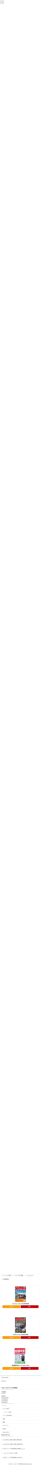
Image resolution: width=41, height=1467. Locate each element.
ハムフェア (30, 1275)
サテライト (5, 1425)
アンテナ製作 (7, 1275)
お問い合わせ (6, 1432)
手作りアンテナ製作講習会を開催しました (14, 1448)
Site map (3, 1381)
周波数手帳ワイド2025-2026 (20, 1365)
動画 (4, 1422)
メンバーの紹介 (8, 1412)
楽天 (30, 1306)
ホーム (4, 1405)
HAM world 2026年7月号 (20, 1334)
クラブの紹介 (6, 1408)
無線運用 (6, 1279)
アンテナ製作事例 (7, 1415)
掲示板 (4, 1429)
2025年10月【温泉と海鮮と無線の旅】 (13, 1444)
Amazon (11, 1306)
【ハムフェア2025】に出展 (10, 1453)
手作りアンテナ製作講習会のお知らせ (13, 1457)
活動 (4, 1419)
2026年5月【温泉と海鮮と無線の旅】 (13, 1439)
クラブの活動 (19, 1275)
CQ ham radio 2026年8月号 (20, 1304)
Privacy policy (4, 1377)
